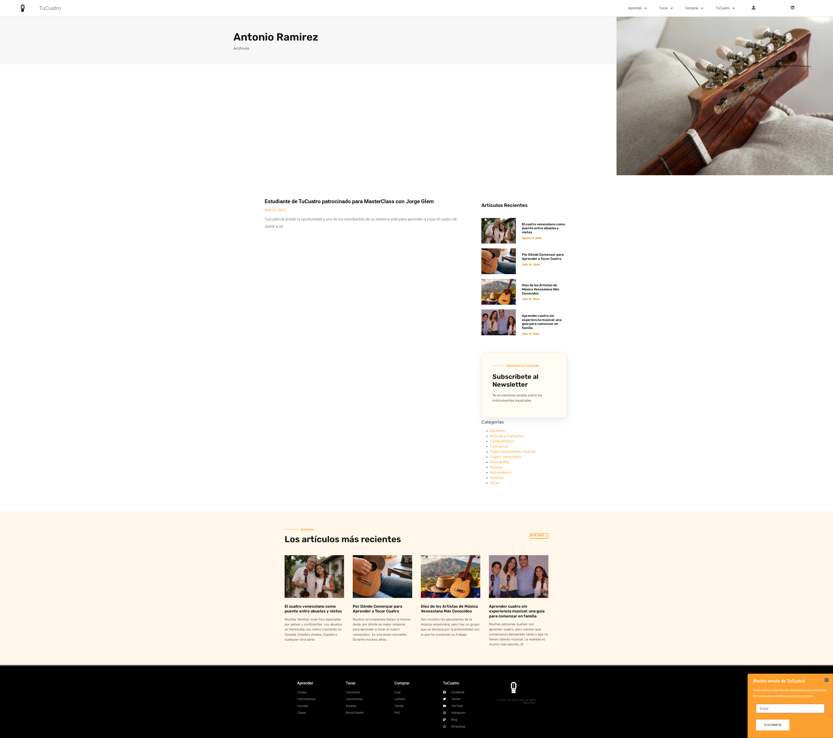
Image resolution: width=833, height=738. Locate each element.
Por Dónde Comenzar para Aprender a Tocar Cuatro (543, 257)
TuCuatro (50, 8)
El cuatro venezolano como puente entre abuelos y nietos (543, 228)
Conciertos (499, 446)
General (496, 467)
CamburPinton (501, 441)
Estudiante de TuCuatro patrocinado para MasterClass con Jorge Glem (349, 201)
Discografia (499, 462)
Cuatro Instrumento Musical (512, 451)
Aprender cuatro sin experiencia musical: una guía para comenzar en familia (542, 322)
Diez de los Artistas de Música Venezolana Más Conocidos (540, 289)
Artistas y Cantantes (507, 436)
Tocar (663, 8)
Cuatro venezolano (505, 457)
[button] (826, 680)
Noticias (496, 477)
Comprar (691, 8)
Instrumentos (500, 472)
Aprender (635, 8)
